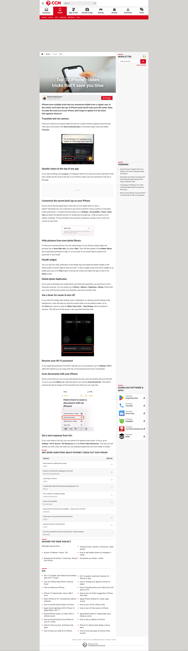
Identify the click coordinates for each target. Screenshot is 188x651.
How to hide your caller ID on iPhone (58, 631)
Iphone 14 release (50, 553)
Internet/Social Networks (51, 473)
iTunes (45, 466)
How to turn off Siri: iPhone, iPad (92, 605)
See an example (141, 65)
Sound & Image (87, 13)
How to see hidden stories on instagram (95, 553)
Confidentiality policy (98, 639)
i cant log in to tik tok (50, 478)
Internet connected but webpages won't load (58, 471)
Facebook (65, 174)
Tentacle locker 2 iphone (89, 547)
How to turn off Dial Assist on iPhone (94, 608)
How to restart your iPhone (54, 587)
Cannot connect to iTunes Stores (54, 524)
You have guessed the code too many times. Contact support (63, 532)
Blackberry (71, 17)
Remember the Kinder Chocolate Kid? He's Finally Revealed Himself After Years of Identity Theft (132, 179)
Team (79, 639)
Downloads (128, 13)
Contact (107, 639)
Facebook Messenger (50, 496)
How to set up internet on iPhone (92, 619)
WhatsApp (46, 534)
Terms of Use (86, 639)
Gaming (101, 13)
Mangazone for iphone (52, 558)
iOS (66, 252)
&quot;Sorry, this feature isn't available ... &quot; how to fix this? (64, 509)
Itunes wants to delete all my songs (54, 463)
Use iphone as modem (88, 558)
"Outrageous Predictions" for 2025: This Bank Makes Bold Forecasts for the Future (132, 187)
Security (114, 13)
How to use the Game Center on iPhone (59, 605)
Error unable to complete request (54, 494)
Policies (113, 639)
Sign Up (74, 639)
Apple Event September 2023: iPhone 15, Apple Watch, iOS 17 (59, 609)
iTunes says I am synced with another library (58, 516)
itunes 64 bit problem (50, 501)
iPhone (51, 17)
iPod (78, 17)
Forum (141, 13)
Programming (47, 504)
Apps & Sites (73, 13)
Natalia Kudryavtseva (54, 97)
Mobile (48, 54)
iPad (56, 17)
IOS (61, 54)
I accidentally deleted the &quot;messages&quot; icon (61, 486)
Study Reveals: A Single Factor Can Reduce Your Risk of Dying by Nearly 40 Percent (132, 171)
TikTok (45, 481)
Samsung (63, 17)
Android (44, 17)
